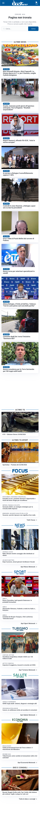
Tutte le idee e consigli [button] (27, 799)
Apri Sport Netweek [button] (28, 623)
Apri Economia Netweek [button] (26, 762)
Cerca (33, 29)
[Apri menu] (3, 3)
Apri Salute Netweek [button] (27, 715)
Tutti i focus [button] (31, 520)
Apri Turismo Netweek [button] (27, 670)
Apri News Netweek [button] (28, 567)
